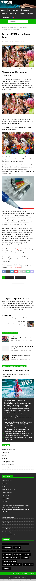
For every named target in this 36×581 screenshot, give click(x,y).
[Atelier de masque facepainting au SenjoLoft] (5, 339)
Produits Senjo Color (10, 561)
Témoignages (24, 10)
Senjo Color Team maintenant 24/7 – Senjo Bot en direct (18, 438)
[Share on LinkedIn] (12, 271)
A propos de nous (7, 468)
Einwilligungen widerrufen (9, 535)
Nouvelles (25, 558)
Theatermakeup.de (15, 267)
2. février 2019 (15, 359)
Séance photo (28, 564)
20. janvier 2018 (15, 350)
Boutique (13, 14)
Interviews (26, 554)
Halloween (17, 554)
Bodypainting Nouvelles (9, 449)
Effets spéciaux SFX (8, 462)
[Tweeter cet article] (8, 271)
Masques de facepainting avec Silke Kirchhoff (22, 347)
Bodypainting (13, 10)
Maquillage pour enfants (11, 558)
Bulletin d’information (8, 523)
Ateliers (25, 544)
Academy (4, 483)
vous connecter (14, 374)
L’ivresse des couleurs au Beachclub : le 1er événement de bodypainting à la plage (17, 403)
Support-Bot (5, 17)
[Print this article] (24, 271)
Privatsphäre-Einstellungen (9, 529)
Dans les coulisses (23, 551)
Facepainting (20, 277)
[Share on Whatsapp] (28, 271)
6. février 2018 (7, 42)
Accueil (3, 10)
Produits (4, 14)
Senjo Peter (17, 42)
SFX (20, 564)
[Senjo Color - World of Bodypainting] (18, 7)
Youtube (32, 573)
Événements (5, 452)
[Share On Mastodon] (32, 271)
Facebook (16, 573)
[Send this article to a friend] (20, 271)
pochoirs (20, 249)
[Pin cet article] (16, 271)
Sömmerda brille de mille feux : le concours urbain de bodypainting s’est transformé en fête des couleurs (17, 429)
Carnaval (10, 277)
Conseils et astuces (8, 465)
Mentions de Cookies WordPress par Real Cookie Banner (17, 580)
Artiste (4, 455)
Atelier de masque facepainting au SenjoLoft (21, 337)
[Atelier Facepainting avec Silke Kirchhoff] (5, 357)
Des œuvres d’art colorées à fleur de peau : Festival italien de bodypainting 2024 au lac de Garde (18, 423)
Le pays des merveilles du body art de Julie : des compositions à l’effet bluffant (18, 434)
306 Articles (26, 299)
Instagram (24, 573)
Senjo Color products (10, 564)
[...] (6, 419)
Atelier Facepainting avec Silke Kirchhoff (20, 356)
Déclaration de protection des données (12, 520)
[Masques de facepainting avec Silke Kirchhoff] (5, 348)
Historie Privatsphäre (7, 532)
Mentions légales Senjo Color (10, 517)
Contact (30, 14)
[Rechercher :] (18, 21)
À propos (22, 14)
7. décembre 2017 (16, 340)
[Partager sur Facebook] (4, 271)
